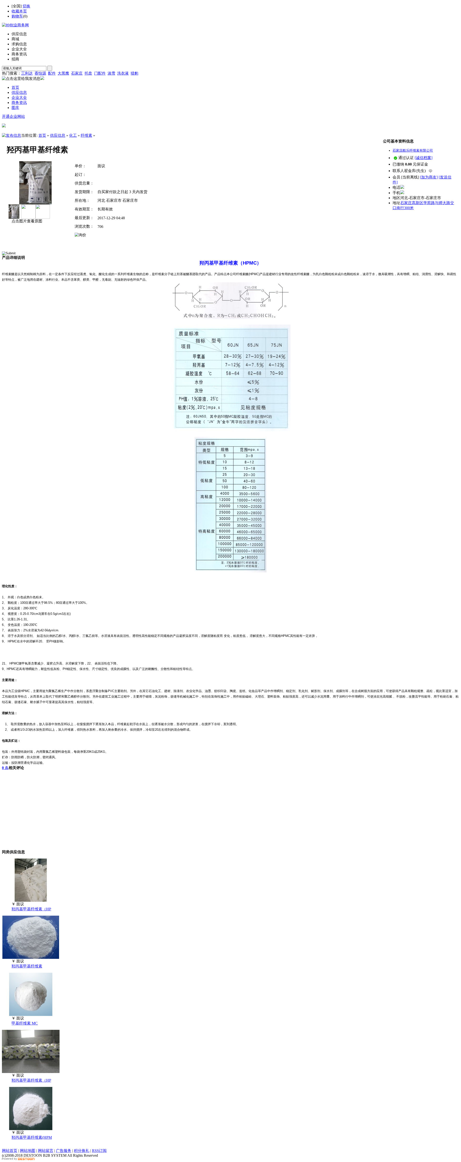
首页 (42, 135)
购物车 (17, 16)
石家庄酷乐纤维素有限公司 (413, 150)
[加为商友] (429, 177)
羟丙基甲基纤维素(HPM (32, 1137)
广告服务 (63, 1151)
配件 (52, 73)
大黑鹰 (63, 73)
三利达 (27, 73)
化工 (73, 135)
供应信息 (57, 135)
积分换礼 (81, 1151)
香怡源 (40, 73)
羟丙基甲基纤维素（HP (31, 909)
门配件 (100, 73)
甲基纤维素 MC (25, 1023)
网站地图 (27, 1151)
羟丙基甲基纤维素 (27, 966)
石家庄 (77, 73)
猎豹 (134, 73)
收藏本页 (19, 11)
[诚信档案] (423, 158)
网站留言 (45, 1151)
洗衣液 (123, 73)
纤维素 (86, 135)
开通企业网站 (13, 116)
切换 (26, 6)
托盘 (88, 73)
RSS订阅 (99, 1151)
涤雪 (111, 73)
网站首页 (9, 1151)
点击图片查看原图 (26, 221)
